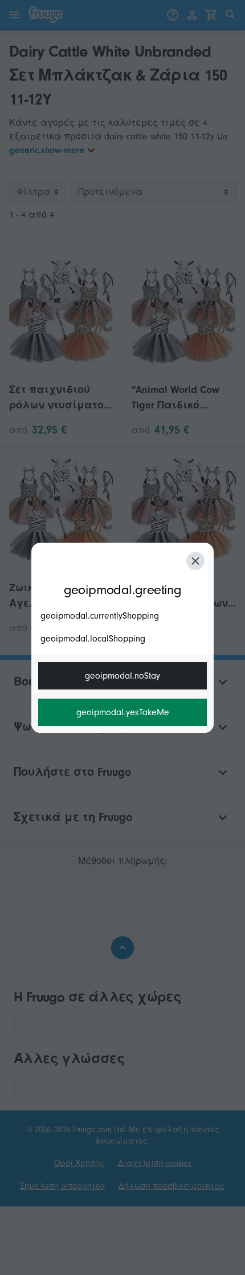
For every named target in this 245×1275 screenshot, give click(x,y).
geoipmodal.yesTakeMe (122, 712)
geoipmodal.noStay (122, 676)
